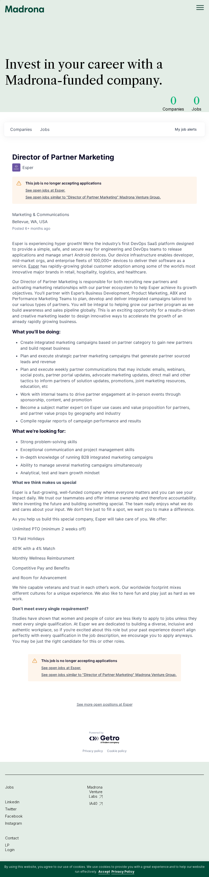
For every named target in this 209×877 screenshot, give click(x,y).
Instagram (13, 823)
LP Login (10, 847)
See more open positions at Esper (105, 704)
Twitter (11, 809)
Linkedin (12, 801)
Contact (12, 838)
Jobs (9, 787)
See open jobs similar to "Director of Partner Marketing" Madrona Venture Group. (93, 197)
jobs (44, 129)
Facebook (14, 816)
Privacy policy (93, 751)
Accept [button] (104, 871)
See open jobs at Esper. (45, 190)
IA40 (93, 803)
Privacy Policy (122, 871)
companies (21, 129)
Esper (33, 266)
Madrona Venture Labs (94, 792)
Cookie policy (117, 751)
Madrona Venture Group (24, 9)
